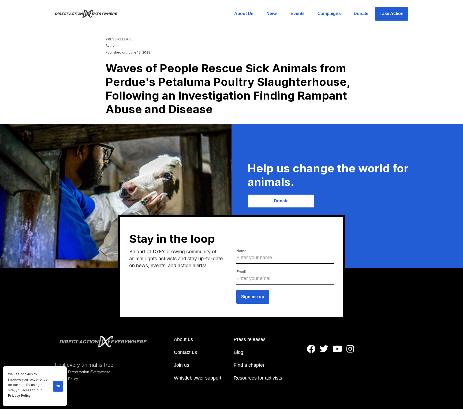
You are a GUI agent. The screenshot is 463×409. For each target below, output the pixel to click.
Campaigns (329, 13)
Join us (181, 365)
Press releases (250, 339)
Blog (238, 352)
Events (297, 13)
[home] (89, 13)
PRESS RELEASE (119, 39)
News (272, 13)
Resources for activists (258, 378)
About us (183, 339)
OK (58, 386)
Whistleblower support (197, 378)
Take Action (392, 13)
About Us (243, 13)
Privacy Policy (19, 395)
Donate (361, 13)
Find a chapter (249, 365)
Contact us (185, 352)
